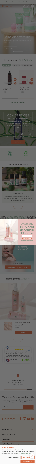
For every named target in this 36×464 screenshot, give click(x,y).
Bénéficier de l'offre (27, 238)
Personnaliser (13, 457)
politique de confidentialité (24, 453)
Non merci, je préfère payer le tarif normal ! (27, 240)
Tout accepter (27, 461)
